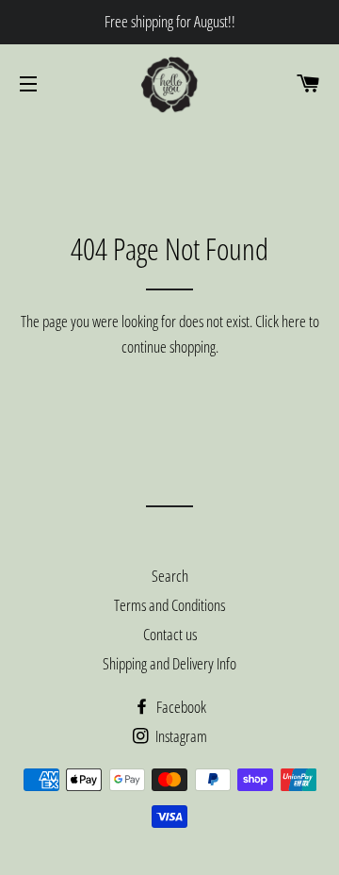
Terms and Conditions (169, 605)
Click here (280, 321)
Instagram (180, 736)
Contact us (170, 634)
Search (170, 575)
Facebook (179, 707)
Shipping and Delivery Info (169, 663)
